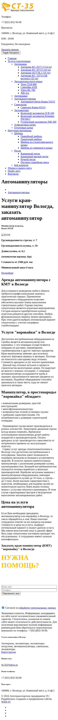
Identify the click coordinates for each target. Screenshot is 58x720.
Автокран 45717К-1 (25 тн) (35, 72)
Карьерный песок (30, 153)
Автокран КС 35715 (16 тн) (36, 70)
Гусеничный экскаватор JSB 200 (38, 121)
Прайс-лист (14, 171)
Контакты (13, 173)
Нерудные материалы (19, 130)
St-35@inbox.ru (9, 665)
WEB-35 (5, 701)
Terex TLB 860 (29, 84)
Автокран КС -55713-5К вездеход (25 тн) (34, 77)
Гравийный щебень (31, 136)
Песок (17, 150)
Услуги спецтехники (19, 61)
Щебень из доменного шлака (36, 147)
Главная (12, 58)
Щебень (18, 133)
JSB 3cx (25, 93)
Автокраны (20, 64)
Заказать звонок (10, 49)
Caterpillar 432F (29, 87)
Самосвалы (20, 104)
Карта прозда (8, 652)
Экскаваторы (21, 110)
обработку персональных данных (37, 607)
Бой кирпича (21, 165)
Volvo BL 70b (28, 90)
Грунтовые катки (23, 127)
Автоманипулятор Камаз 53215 (38, 101)
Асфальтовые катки (25, 124)
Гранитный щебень (31, 139)
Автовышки (21, 95)
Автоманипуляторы (25, 98)
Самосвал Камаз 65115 (33, 107)
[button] (7, 273)
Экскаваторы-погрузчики (28, 81)
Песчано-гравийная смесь (35, 162)
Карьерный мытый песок (34, 156)
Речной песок (28, 159)
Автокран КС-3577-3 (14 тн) (36, 67)
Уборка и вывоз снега (20, 168)
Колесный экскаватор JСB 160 (37, 113)
